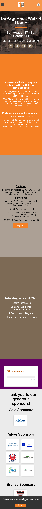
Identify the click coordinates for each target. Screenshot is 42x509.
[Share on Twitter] (17, 46)
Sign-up (20, 225)
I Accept (20, 505)
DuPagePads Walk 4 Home (21, 21)
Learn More (24, 501)
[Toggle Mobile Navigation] (2, 4)
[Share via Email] (23, 46)
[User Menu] (38, 4)
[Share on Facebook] (10, 46)
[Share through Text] (30, 46)
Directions (34, 41)
